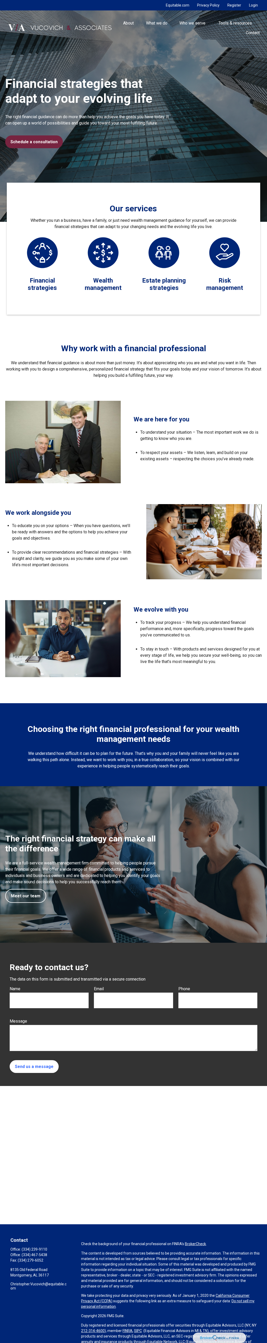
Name (15, 988)
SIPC (138, 1331)
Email (99, 988)
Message (18, 1021)
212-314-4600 (93, 1331)
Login (253, 5)
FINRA (127, 1331)
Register (234, 5)
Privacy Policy (208, 5)
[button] (128, 23)
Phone (184, 988)
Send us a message (34, 1066)
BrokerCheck (195, 1244)
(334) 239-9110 (34, 1249)
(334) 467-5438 (34, 1255)
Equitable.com (177, 5)
